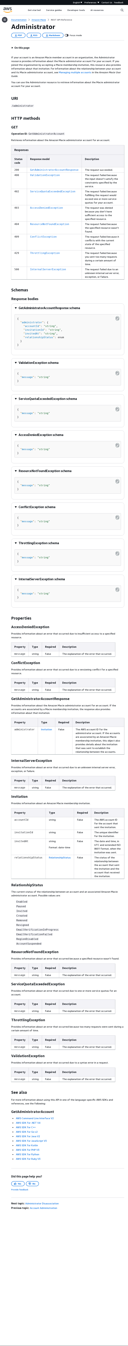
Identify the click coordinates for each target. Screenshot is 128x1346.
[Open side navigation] (4, 20)
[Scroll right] (106, 10)
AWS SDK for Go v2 (27, 1131)
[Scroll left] (25, 10)
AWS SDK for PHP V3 (27, 1149)
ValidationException (45, 175)
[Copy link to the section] (9, 98)
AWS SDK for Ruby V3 (28, 1158)
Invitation (46, 729)
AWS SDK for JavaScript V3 (31, 1140)
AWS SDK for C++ (26, 1127)
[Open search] (122, 10)
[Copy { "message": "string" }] (117, 373)
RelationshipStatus (60, 857)
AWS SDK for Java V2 (28, 1136)
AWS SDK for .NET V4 (28, 1122)
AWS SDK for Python (27, 1154)
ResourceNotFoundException (49, 224)
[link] (61, 19)
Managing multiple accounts (75, 72)
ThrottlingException (45, 253)
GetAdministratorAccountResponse (54, 169)
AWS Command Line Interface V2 (35, 1118)
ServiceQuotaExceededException (52, 191)
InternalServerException (48, 269)
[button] (20, 47)
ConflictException (43, 236)
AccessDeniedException (46, 207)
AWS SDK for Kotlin (27, 1145)
